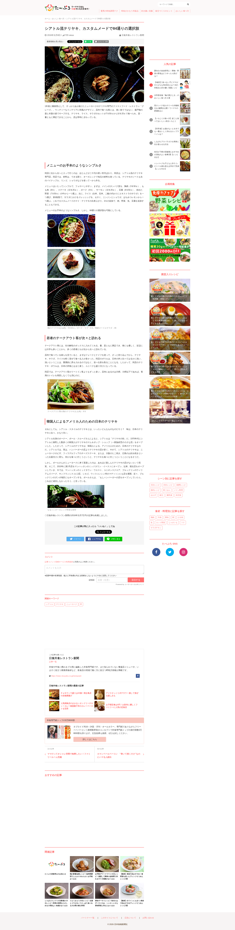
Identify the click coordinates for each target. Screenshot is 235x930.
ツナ (183, 523)
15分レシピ (155, 485)
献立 (161, 495)
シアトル (49, 604)
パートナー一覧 (87, 918)
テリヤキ (59, 604)
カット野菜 (160, 523)
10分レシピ (167, 485)
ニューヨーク (71, 604)
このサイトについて (109, 918)
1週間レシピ (181, 485)
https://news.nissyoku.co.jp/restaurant (66, 676)
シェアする (96, 539)
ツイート (77, 539)
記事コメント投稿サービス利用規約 (59, 562)
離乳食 (169, 495)
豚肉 (167, 517)
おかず (153, 495)
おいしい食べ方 (182, 11)
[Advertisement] (94, 809)
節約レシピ (155, 490)
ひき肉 (180, 517)
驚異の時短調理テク (109, 11)
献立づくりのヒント (164, 11)
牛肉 (159, 517)
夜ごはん (166, 490)
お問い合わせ (148, 918)
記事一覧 (53, 662)
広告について (130, 918)
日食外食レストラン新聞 (133, 35)
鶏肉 (152, 517)
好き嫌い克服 (147, 11)
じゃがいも (173, 523)
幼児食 (178, 495)
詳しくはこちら (90, 739)
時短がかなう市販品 (129, 11)
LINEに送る (115, 539)
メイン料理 (178, 490)
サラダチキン (156, 528)
